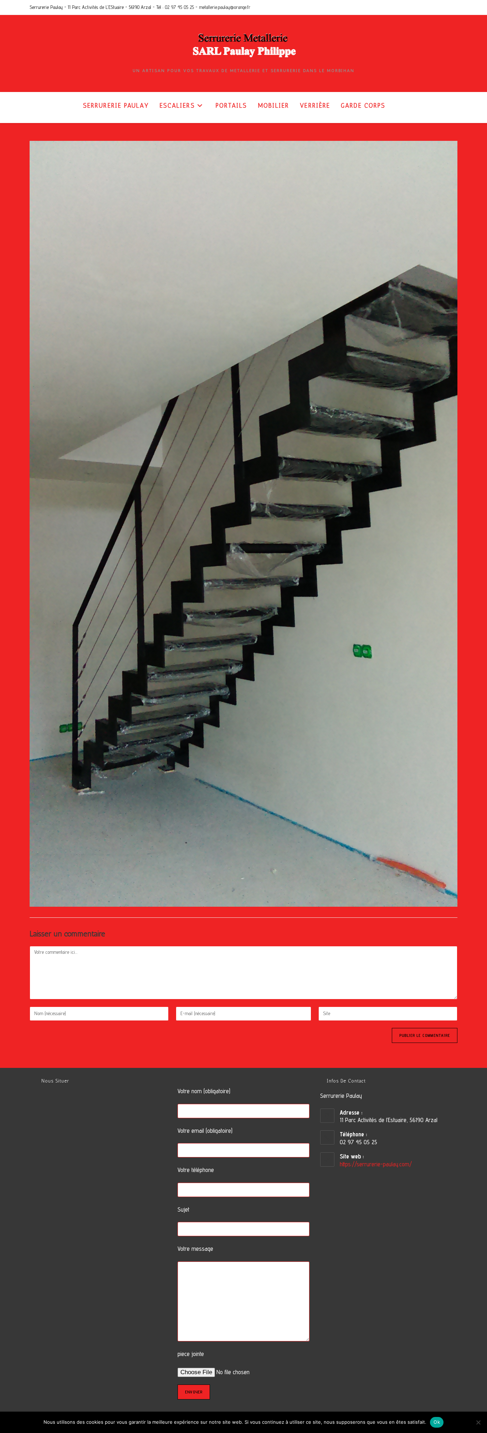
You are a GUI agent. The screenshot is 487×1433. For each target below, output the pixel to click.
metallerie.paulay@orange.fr (224, 7)
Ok (437, 1422)
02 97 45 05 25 (179, 7)
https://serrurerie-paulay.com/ (376, 1164)
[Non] (478, 1422)
